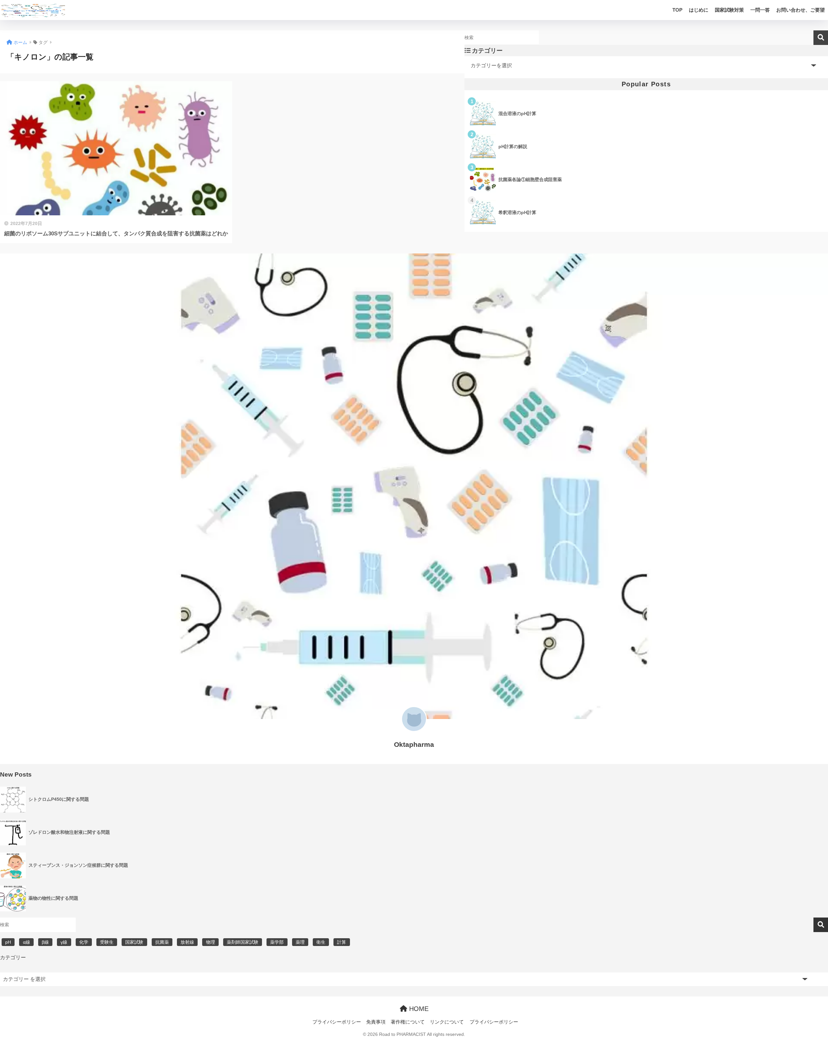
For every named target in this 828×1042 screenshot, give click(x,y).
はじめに (698, 10)
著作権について (408, 1022)
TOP (677, 10)
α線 (26, 942)
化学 (83, 942)
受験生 (107, 942)
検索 (820, 37)
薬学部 (277, 942)
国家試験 (134, 942)
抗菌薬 (162, 942)
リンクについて (447, 1022)
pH (8, 942)
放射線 (187, 942)
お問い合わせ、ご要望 (800, 10)
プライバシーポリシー (336, 1022)
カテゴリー (13, 957)
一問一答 (760, 10)
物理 (210, 942)
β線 (45, 942)
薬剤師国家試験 (242, 942)
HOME (418, 1008)
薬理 (300, 942)
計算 (341, 942)
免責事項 (376, 1022)
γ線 (63, 942)
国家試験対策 (729, 10)
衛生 (320, 942)
